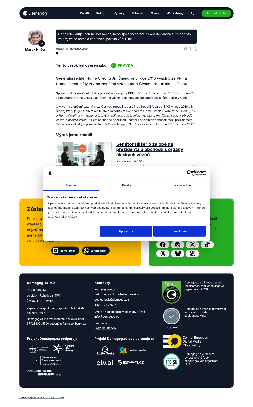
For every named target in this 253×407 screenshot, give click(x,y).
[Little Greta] (105, 350)
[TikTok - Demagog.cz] (207, 244)
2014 (171, 124)
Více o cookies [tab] (182, 185)
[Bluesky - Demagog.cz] (177, 253)
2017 (190, 124)
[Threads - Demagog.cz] (162, 253)
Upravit (124, 231)
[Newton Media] (133, 350)
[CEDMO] (185, 341)
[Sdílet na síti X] (190, 49)
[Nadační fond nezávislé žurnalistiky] (38, 348)
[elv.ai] (105, 362)
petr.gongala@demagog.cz (111, 299)
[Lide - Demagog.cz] (192, 253)
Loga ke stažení (105, 328)
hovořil (146, 106)
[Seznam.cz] (131, 362)
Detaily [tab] (126, 185)
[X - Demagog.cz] (192, 244)
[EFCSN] (171, 361)
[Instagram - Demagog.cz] (177, 244)
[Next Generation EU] (44, 360)
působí (140, 93)
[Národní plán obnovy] (63, 348)
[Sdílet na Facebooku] (185, 49)
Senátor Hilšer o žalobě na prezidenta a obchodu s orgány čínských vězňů (149, 149)
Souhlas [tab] (71, 185)
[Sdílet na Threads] (195, 49)
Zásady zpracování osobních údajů (41, 397)
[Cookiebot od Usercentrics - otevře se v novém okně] (189, 173)
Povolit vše (179, 231)
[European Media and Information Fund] (44, 372)
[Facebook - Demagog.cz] (162, 244)
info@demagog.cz (106, 316)
